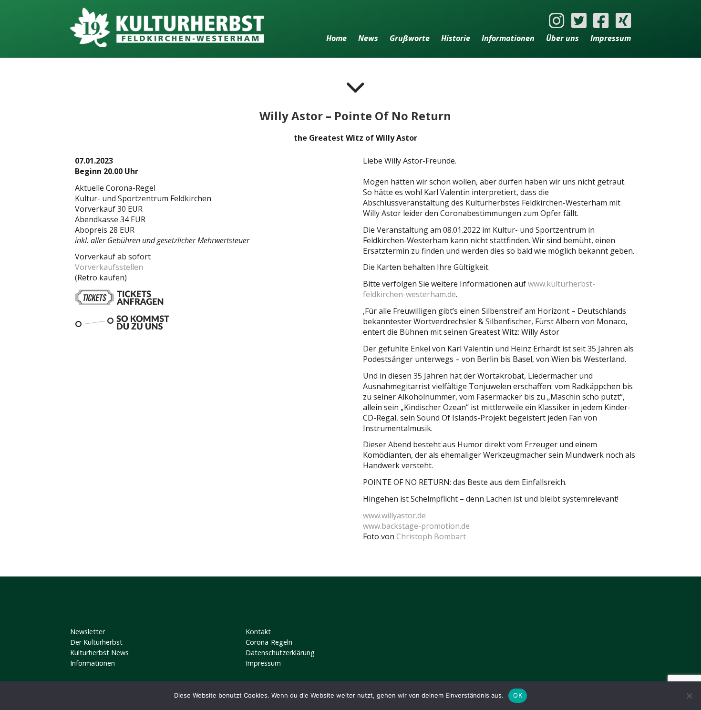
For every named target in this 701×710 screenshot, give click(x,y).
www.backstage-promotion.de (416, 526)
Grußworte (410, 38)
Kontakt (258, 631)
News (368, 38)
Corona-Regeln (269, 642)
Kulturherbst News (99, 652)
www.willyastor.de (394, 515)
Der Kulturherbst (96, 642)
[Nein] (689, 695)
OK (517, 695)
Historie (455, 38)
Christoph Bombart (431, 536)
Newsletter (87, 631)
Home (336, 38)
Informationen (508, 38)
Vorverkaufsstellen (109, 267)
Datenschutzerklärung (280, 652)
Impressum (610, 38)
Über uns (562, 38)
